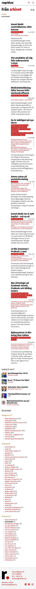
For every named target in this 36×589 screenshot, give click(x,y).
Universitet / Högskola (18, 135)
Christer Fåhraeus (23, 149)
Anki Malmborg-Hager (17, 147)
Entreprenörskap (13, 375)
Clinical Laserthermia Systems (19, 140)
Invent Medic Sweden (17, 100)
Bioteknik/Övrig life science (19, 95)
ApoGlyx (13, 139)
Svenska (21, 254)
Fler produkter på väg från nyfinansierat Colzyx (21, 60)
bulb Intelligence (25, 183)
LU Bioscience (24, 256)
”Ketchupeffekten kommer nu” (19, 394)
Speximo (13, 145)
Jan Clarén (14, 227)
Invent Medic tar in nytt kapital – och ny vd (22, 215)
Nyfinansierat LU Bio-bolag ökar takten (21, 334)
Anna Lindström (15, 35)
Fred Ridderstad (24, 305)
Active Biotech (15, 256)
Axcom (26, 301)
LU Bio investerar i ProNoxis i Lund (20, 250)
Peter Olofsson (23, 259)
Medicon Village (10, 467)
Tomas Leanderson (23, 260)
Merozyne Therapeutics (12, 479)
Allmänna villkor (8, 582)
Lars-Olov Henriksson (26, 228)
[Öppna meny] (33, 2)
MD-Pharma (18, 185)
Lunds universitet (10, 511)
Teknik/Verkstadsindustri (19, 133)
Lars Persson (29, 227)
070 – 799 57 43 (17, 576)
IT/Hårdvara (14, 127)
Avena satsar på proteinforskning (19, 178)
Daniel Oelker (15, 305)
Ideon (12, 142)
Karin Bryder (24, 35)
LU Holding (22, 142)
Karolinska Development (18, 344)
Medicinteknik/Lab (17, 32)
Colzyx (13, 67)
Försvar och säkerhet (13, 404)
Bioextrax (19, 139)
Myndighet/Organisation (15, 389)
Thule (23, 303)
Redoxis (19, 257)
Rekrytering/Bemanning (18, 295)
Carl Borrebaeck (10, 526)
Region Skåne (9, 491)
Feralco (22, 222)
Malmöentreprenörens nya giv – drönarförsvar (18, 402)
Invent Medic (15, 34)
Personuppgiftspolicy (9, 585)
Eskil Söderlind (10, 536)
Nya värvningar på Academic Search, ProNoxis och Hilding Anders (21, 287)
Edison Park (28, 141)
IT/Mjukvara (23, 127)
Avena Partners (15, 183)
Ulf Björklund (9, 560)
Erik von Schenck (10, 530)
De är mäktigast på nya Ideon (22, 121)
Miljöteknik (14, 131)
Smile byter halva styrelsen (18, 387)
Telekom (30, 133)
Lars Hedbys (9, 532)
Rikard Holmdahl (24, 349)
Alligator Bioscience (17, 221)
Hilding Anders (9, 503)
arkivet (15, 9)
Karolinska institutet (11, 509)
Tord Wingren (20, 152)
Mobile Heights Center (22, 144)
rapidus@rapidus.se (19, 579)
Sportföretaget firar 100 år (18, 373)
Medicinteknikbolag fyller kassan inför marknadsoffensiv (21, 90)
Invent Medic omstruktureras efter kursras (21, 27)
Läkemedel (14, 65)
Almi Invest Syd (27, 221)
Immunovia (28, 222)
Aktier (9, 396)
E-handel (10, 382)
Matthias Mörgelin (10, 538)
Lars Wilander (15, 228)
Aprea (21, 301)
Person (4, 14)
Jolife (16, 142)
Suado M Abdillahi (22, 191)
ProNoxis (22, 224)
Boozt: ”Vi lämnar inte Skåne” (19, 380)
